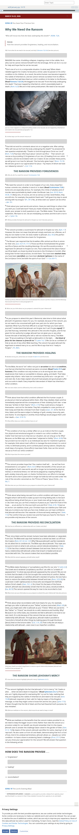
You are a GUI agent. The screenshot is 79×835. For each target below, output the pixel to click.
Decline (14, 831)
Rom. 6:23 (15, 86)
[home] (3, 2)
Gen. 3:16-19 (20, 417)
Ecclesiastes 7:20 (34, 175)
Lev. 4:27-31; (21, 244)
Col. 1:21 (27, 541)
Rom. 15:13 (59, 161)
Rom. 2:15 (36, 405)
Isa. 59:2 (51, 235)
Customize (24, 831)
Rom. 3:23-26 (57, 579)
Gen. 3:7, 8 (51, 410)
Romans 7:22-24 (42, 50)
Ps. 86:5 (16, 348)
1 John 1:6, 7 (40, 340)
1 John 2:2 (62, 567)
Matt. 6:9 (60, 605)
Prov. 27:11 (56, 737)
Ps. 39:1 (28, 200)
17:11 (28, 244)
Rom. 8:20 (58, 438)
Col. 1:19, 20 (37, 622)
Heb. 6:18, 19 (54, 505)
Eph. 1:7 (62, 230)
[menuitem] (3, 2)
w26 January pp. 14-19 (16, 7)
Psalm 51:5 (36, 357)
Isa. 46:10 (9, 589)
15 (10, 730)
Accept (5, 831)
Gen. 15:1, (26, 584)
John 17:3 (61, 701)
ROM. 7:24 (55, 36)
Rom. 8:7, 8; (19, 541)
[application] (39, 10)
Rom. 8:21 (32, 467)
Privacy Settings (8, 826)
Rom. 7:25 (9, 154)
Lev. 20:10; (54, 192)
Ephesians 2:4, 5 (43, 679)
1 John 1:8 (13, 216)
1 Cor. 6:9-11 (52, 258)
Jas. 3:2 (9, 202)
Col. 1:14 (28, 166)
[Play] (1, 10)
